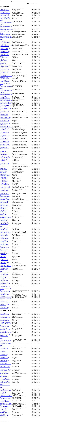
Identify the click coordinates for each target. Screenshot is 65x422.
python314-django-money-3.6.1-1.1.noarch (5, 107)
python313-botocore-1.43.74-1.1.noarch (4, 184)
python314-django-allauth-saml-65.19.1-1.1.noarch (5, 103)
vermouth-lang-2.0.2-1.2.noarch (3, 359)
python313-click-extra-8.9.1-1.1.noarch (4, 74)
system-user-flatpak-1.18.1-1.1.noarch (4, 415)
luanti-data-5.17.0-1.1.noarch (3, 59)
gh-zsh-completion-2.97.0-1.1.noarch (4, 260)
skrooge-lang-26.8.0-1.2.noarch (3, 411)
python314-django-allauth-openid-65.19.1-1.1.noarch (6, 102)
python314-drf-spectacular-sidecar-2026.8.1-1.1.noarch (6, 110)
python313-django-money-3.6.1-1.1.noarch (5, 42)
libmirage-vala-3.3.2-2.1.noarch (3, 316)
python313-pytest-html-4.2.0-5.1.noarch (4, 267)
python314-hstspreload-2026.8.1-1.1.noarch (5, 116)
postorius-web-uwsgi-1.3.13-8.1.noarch (4, 264)
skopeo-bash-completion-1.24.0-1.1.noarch (5, 302)
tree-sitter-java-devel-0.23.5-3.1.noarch (4, 134)
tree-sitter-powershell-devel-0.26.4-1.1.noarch (5, 140)
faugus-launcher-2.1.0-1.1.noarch (3, 313)
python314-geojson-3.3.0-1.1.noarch (4, 205)
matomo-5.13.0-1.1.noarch (3, 279)
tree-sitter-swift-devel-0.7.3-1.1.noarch (4, 144)
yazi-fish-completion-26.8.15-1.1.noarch (4, 306)
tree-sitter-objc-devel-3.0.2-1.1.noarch (4, 139)
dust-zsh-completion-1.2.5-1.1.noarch (4, 153)
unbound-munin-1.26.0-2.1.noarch (4, 356)
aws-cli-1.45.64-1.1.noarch (3, 151)
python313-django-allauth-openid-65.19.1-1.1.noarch (6, 37)
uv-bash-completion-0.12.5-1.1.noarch (4, 357)
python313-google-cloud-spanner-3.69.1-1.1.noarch (5, 340)
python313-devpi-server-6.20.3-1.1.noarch (4, 78)
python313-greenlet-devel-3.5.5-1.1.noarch (5, 291)
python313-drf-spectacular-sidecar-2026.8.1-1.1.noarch (6, 45)
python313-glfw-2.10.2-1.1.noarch (4, 49)
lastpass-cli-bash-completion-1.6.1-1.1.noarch (5, 381)
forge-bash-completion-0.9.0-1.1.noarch (4, 244)
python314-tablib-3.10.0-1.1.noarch (4, 347)
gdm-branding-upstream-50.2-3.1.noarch (4, 373)
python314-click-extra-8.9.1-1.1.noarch (4, 164)
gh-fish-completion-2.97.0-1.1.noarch (4, 259)
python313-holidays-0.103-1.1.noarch (4, 50)
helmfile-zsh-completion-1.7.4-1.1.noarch (4, 262)
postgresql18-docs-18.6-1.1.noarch (4, 181)
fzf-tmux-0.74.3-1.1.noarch (3, 250)
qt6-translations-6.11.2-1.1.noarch (4, 241)
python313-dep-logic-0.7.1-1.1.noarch (4, 31)
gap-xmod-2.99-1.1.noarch (3, 63)
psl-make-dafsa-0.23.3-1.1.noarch (4, 319)
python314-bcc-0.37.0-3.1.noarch (4, 202)
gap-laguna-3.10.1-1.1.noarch (3, 328)
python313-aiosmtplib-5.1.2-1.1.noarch (4, 14)
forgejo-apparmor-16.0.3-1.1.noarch (4, 57)
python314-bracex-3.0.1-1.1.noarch (4, 162)
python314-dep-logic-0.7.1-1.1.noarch (4, 96)
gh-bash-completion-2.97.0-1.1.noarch (4, 258)
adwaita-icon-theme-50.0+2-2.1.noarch (4, 320)
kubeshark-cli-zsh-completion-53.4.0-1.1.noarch (5, 369)
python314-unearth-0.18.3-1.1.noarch (4, 235)
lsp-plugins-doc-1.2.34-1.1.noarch (4, 308)
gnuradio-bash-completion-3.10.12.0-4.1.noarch (5, 217)
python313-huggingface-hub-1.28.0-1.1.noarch (5, 199)
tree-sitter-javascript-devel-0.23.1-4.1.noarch (5, 135)
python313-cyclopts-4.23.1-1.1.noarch (4, 30)
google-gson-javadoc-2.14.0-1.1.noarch (4, 194)
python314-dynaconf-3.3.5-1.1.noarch (4, 111)
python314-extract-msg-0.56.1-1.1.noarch (4, 112)
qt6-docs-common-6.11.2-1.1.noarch (4, 240)
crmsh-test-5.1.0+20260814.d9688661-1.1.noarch (5, 323)
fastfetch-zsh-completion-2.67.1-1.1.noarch (5, 283)
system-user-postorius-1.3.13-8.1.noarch (4, 304)
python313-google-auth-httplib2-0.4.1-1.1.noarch (5, 395)
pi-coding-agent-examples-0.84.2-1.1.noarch (5, 223)
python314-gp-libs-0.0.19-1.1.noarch (4, 115)
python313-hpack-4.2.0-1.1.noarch (4, 228)
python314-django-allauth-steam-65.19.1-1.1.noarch (6, 105)
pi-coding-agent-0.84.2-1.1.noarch (4, 222)
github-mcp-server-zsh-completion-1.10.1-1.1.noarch (6, 65)
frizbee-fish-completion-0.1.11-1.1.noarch (4, 326)
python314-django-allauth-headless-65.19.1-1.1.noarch (6, 100)
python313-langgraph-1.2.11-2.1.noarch (4, 265)
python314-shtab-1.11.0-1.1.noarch (4, 300)
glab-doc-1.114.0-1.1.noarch (3, 254)
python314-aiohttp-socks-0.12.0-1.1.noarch (5, 201)
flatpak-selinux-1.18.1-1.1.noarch (3, 361)
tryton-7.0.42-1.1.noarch (3, 350)
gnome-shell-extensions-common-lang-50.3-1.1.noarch (6, 334)
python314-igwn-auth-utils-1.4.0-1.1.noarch (5, 186)
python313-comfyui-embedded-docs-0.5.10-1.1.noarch (6, 17)
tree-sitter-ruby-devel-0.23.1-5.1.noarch (4, 142)
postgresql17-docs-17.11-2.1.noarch (4, 180)
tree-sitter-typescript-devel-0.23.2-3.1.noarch (5, 145)
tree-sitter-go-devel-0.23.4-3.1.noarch (4, 133)
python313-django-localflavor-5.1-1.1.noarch (5, 41)
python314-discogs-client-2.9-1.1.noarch (4, 97)
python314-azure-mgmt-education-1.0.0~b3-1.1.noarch (6, 296)
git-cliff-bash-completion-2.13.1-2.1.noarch (5, 329)
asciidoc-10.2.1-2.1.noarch (3, 208)
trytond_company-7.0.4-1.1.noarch (4, 354)
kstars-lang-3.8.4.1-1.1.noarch (3, 363)
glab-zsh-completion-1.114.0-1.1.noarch (4, 255)
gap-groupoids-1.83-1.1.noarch (3, 62)
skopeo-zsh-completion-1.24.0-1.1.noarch (4, 303)
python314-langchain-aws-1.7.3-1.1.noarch (5, 118)
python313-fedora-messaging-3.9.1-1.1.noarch (5, 47)
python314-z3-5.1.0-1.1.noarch (3, 301)
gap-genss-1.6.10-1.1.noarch (3, 214)
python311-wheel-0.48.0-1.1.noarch (4, 336)
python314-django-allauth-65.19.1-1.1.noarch (5, 99)
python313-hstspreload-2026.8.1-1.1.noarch (5, 51)
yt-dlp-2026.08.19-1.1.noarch (3, 147)
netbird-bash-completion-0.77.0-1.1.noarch (5, 385)
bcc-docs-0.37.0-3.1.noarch (3, 168)
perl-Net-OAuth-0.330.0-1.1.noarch (4, 177)
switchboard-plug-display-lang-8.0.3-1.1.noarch (5, 414)
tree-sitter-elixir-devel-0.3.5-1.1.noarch (4, 131)
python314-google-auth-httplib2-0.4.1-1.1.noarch (5, 403)
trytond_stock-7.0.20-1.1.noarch (3, 355)
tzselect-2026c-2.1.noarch (3, 256)
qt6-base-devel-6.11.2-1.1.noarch (3, 237)
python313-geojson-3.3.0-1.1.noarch (4, 198)
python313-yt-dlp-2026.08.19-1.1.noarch (4, 159)
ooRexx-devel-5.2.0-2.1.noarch (3, 372)
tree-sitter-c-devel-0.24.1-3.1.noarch (4, 129)
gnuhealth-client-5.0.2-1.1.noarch (3, 335)
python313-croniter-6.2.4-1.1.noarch (4, 75)
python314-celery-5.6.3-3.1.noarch (4, 204)
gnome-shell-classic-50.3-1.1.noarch (4, 331)
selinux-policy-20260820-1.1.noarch (4, 119)
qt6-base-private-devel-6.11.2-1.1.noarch (4, 238)
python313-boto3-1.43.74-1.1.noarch (4, 183)
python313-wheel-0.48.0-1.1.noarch (4, 342)
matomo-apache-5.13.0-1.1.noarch (4, 280)
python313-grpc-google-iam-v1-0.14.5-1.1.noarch (5, 398)
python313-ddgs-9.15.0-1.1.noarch (4, 77)
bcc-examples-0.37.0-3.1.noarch (3, 169)
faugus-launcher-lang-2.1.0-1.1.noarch (4, 314)
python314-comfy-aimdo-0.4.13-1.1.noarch (5, 81)
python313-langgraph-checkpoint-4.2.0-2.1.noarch (5, 266)
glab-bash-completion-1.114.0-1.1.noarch (4, 253)
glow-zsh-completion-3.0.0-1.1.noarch (4, 378)
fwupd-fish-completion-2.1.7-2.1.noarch (4, 247)
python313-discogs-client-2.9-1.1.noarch (4, 32)
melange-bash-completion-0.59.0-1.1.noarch (5, 370)
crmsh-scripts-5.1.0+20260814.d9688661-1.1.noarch (6, 322)
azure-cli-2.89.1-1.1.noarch (3, 211)
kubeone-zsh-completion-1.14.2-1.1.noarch (5, 367)
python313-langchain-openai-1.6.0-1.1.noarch (5, 156)
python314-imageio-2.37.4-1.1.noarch (4, 54)
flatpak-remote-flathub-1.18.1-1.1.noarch (4, 360)
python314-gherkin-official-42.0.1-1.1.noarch (5, 113)
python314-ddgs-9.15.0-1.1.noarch (4, 166)
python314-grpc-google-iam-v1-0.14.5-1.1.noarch (5, 406)
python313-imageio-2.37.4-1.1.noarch (4, 52)
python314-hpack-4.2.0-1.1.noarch (4, 273)
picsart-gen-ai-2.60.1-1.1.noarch (3, 392)
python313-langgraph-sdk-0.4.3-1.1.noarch (5, 157)
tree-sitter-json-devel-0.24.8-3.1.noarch (4, 136)
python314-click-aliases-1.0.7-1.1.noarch (4, 163)
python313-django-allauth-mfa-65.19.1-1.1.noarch (5, 36)
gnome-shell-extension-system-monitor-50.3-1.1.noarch (6, 332)
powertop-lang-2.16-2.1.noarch (3, 393)
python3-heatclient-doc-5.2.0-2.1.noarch (4, 285)
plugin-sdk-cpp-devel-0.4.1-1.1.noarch (4, 68)
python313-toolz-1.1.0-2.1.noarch (4, 400)
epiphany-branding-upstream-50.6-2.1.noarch (5, 154)
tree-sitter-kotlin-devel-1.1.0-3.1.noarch (4, 137)
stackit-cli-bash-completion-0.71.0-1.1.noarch (5, 412)
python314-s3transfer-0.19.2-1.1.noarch (4, 190)
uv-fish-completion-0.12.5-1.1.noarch (4, 358)
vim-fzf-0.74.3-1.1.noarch (3, 257)
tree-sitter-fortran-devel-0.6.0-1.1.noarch (4, 132)
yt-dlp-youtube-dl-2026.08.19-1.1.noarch (4, 148)
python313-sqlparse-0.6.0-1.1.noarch (4, 268)
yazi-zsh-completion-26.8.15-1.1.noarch (4, 307)
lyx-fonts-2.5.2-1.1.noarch (3, 277)
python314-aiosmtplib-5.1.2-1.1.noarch (4, 53)
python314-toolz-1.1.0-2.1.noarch (4, 408)
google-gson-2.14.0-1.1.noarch (3, 193)
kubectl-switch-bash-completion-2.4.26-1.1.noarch (5, 364)
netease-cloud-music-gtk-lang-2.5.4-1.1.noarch (5, 317)
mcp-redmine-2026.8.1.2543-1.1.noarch (4, 66)
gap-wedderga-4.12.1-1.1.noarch (3, 216)
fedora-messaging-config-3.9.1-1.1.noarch (4, 10)
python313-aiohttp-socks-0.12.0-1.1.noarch (5, 196)
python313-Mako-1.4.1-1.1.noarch (4, 224)
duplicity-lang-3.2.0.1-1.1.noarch (3, 9)
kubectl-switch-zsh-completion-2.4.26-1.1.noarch (5, 365)
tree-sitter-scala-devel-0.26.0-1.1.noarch (4, 143)
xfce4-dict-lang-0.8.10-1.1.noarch (4, 207)
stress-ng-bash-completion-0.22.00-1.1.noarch (5, 126)
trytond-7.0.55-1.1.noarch (3, 351)
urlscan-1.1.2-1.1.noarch (3, 305)
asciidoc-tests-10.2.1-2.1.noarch (3, 210)
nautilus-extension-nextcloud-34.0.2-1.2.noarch (5, 174)
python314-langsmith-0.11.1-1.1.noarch (4, 189)
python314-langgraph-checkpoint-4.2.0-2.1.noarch (5, 232)
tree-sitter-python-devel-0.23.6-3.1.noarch (4, 141)
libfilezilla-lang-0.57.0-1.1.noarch (4, 12)
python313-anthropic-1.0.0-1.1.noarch (4, 15)
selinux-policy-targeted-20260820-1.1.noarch (5, 123)
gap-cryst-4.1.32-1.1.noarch (3, 172)
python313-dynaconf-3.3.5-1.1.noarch (4, 46)
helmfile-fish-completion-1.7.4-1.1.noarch (4, 261)
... (0, 418)
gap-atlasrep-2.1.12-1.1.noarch (3, 171)
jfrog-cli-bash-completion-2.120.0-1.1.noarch (5, 379)
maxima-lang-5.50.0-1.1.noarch (3, 220)
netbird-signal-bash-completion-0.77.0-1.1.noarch (5, 389)
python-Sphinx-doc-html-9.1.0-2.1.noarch (4, 69)
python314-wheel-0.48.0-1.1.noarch (4, 348)
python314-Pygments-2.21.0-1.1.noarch (4, 294)
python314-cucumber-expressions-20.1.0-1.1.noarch (6, 165)
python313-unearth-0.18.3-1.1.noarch (4, 269)
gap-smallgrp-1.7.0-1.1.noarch (3, 192)
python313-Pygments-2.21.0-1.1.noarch (4, 274)
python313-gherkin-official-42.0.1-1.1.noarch (5, 48)
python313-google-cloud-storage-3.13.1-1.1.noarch (5, 341)
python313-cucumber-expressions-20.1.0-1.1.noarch (6, 76)
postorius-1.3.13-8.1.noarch (3, 263)
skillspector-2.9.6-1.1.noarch (3, 124)
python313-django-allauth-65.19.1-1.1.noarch (5, 34)
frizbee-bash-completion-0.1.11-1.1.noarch (4, 325)
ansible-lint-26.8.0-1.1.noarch (3, 417)
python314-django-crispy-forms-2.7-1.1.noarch (5, 106)
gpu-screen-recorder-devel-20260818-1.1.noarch (5, 11)
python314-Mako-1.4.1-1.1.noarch (4, 229)
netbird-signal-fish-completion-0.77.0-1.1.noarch (5, 390)
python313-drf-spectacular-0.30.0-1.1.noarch (5, 44)
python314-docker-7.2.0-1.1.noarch (4, 109)
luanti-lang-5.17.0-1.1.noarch (3, 60)
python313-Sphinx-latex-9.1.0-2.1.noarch (4, 71)
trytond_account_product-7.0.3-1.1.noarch (4, 353)
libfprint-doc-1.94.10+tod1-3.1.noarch (4, 276)
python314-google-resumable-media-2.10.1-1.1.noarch (6, 404)
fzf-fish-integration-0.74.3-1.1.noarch (4, 249)
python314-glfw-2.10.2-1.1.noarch (4, 114)
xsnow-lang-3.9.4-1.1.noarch (3, 243)
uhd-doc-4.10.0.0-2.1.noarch (3, 409)
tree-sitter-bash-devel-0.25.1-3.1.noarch (4, 128)
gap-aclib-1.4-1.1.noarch (3, 362)
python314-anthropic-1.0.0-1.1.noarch (4, 80)
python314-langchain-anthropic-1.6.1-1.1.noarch (5, 117)
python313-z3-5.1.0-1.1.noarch (3, 293)
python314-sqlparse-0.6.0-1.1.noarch (4, 234)
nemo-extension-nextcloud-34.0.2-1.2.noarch (5, 175)
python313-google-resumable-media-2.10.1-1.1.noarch (6, 396)
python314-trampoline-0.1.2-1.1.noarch (4, 55)
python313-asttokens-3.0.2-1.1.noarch (4, 72)
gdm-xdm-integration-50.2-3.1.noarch (4, 376)
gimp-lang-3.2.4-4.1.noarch (3, 252)
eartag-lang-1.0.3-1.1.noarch (3, 213)
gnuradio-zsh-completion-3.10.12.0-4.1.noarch (5, 219)
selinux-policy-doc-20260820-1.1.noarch (4, 121)
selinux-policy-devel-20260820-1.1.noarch (4, 120)
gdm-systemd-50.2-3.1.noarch (3, 375)
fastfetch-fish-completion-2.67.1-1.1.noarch (5, 282)
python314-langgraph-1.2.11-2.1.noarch (4, 231)
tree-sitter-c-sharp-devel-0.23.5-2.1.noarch (4, 130)
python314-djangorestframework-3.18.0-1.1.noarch (5, 108)
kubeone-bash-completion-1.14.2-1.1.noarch (5, 366)
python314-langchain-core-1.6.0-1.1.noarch (5, 187)
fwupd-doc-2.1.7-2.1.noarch (3, 246)
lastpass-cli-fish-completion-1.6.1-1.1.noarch (5, 382)
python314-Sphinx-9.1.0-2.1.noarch (4, 160)
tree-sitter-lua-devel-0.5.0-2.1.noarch (4, 138)
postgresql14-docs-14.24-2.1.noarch (4, 178)
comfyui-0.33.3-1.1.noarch (3, 8)
